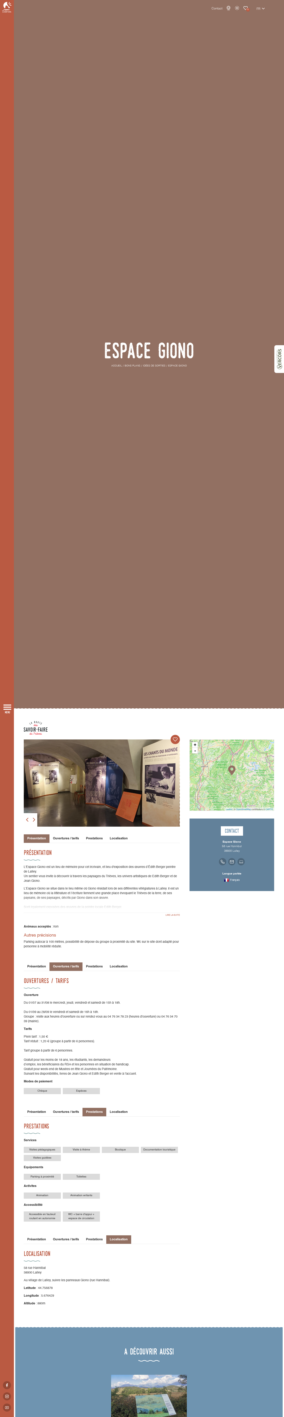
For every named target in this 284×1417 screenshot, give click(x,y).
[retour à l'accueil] (7, 7)
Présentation (36, 966)
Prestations (94, 838)
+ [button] (195, 744)
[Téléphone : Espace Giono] (222, 861)
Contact (217, 8)
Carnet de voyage (245, 8)
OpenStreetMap (243, 809)
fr (258, 9)
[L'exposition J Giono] (102, 783)
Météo (237, 8)
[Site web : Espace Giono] (241, 861)
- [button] (195, 750)
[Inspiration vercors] (279, 359)
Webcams (228, 8)
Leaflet (229, 809)
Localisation (119, 838)
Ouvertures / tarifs (66, 838)
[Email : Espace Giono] (232, 861)
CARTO (269, 809)
